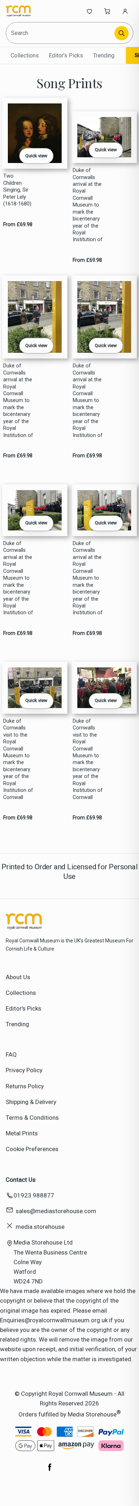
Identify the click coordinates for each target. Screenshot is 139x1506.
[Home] (29, 11)
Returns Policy (25, 1086)
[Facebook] (50, 1470)
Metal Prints (22, 1133)
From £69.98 (17, 225)
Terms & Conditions (32, 1117)
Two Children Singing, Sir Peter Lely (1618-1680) (17, 190)
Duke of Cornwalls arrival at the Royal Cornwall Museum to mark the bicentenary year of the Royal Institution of (88, 205)
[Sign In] (125, 11)
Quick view (36, 155)
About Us (18, 977)
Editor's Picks (66, 55)
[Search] (121, 33)
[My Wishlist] (89, 11)
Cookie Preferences (32, 1149)
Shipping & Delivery (31, 1101)
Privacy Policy (24, 1070)
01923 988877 (34, 1195)
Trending (103, 55)
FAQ (11, 1054)
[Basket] (107, 11)
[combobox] (60, 33)
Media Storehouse (92, 1414)
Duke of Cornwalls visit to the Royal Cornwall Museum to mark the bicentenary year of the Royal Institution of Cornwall (18, 759)
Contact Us (21, 1179)
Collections (25, 55)
